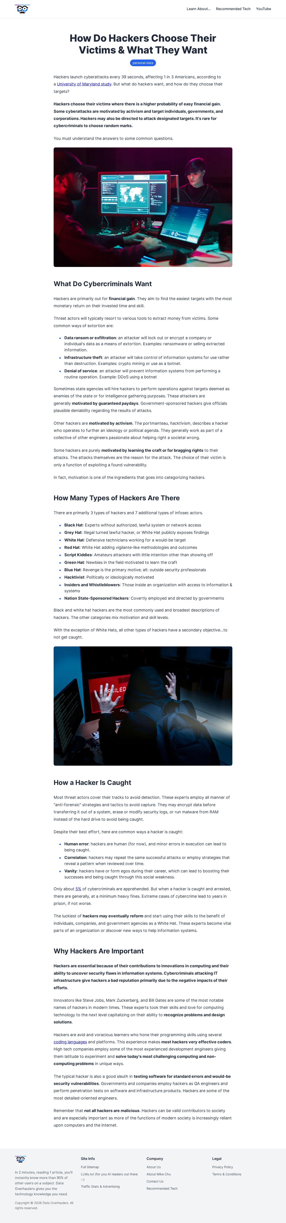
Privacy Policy (222, 1167)
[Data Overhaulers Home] (22, 8)
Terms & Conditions (227, 1174)
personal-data (143, 63)
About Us (154, 1167)
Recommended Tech (162, 1188)
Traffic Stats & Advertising (100, 1186)
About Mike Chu (159, 1174)
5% (78, 888)
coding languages (70, 1042)
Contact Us (155, 1181)
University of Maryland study (84, 84)
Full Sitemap (90, 1167)
